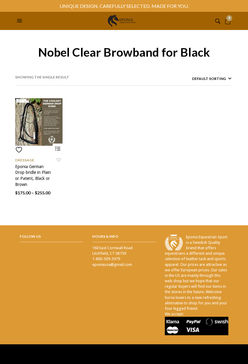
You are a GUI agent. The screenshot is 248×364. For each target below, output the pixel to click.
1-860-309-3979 (106, 258)
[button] (20, 21)
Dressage (24, 160)
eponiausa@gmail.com (112, 264)
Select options (58, 149)
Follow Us (30, 236)
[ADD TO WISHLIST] (39, 150)
